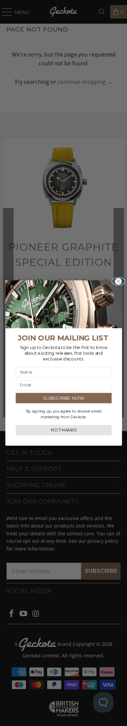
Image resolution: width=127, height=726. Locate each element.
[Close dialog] (118, 281)
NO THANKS (63, 430)
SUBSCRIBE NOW (63, 398)
